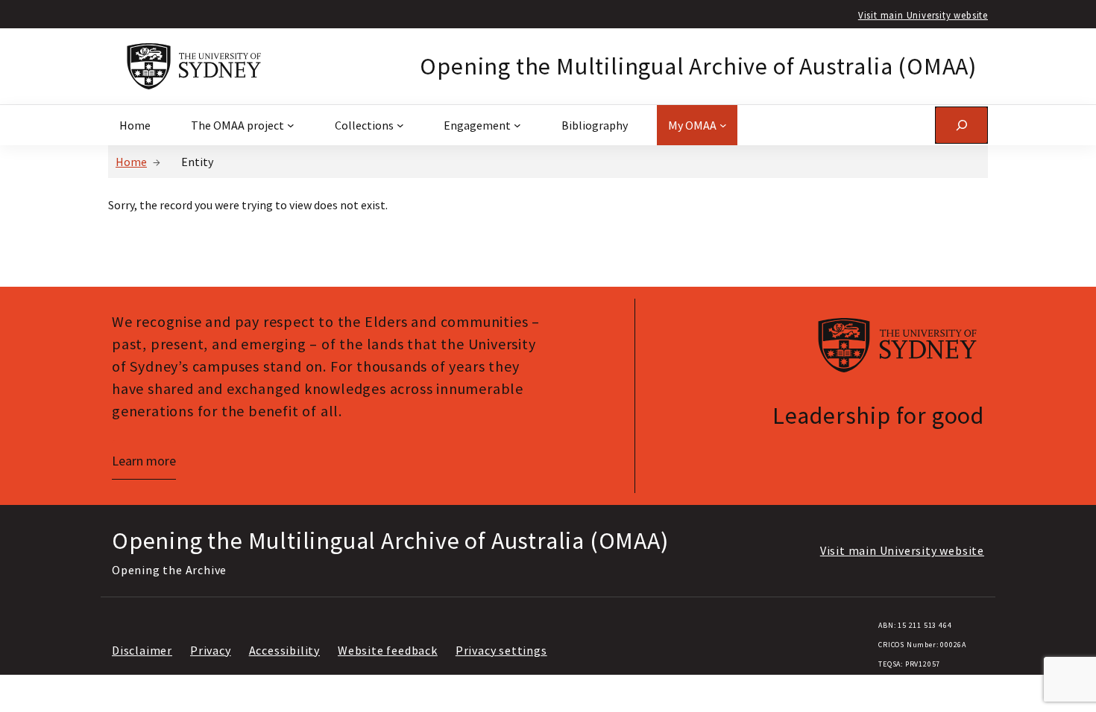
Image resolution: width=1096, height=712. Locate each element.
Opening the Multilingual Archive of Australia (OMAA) (698, 66)
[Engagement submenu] (517, 125)
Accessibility (284, 650)
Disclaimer (142, 650)
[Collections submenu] (400, 125)
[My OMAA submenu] (723, 125)
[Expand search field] (961, 125)
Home (131, 161)
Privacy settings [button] (501, 650)
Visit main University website (923, 15)
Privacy (210, 650)
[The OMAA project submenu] (291, 125)
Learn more (144, 460)
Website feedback (388, 650)
